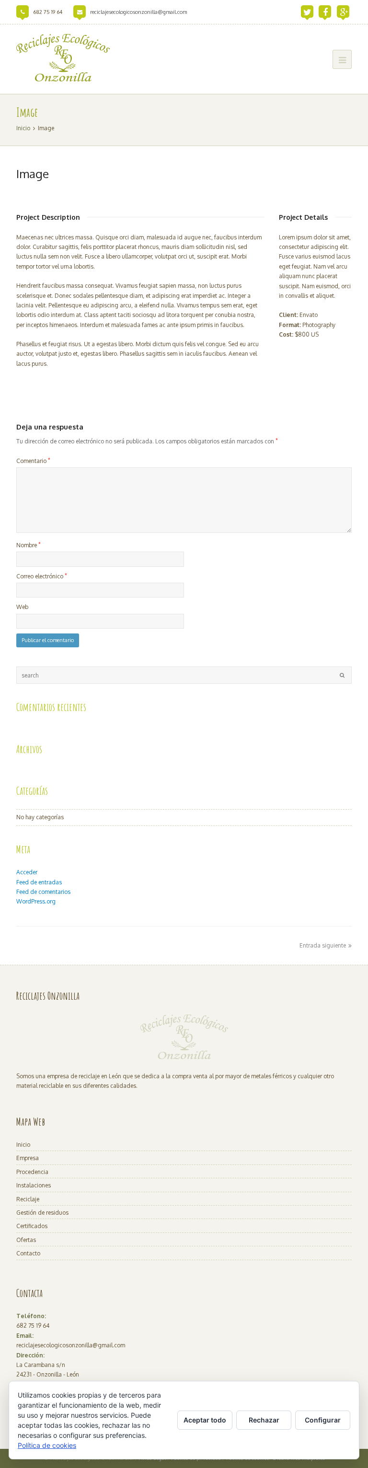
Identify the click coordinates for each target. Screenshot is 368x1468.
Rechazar (264, 1420)
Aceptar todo (205, 1420)
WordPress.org (36, 901)
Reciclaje (27, 1199)
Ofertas (26, 1239)
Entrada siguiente (322, 945)
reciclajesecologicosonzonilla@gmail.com (138, 12)
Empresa (27, 1158)
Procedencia (32, 1171)
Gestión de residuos (42, 1212)
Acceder (26, 872)
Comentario (33, 460)
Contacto (28, 1253)
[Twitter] (307, 12)
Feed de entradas (39, 882)
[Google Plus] (344, 12)
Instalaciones (33, 1185)
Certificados (31, 1226)
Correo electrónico (41, 576)
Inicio (23, 1144)
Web (22, 606)
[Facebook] (325, 12)
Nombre (28, 545)
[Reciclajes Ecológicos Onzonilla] (63, 57)
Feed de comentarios (43, 891)
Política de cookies (47, 1445)
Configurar (323, 1420)
